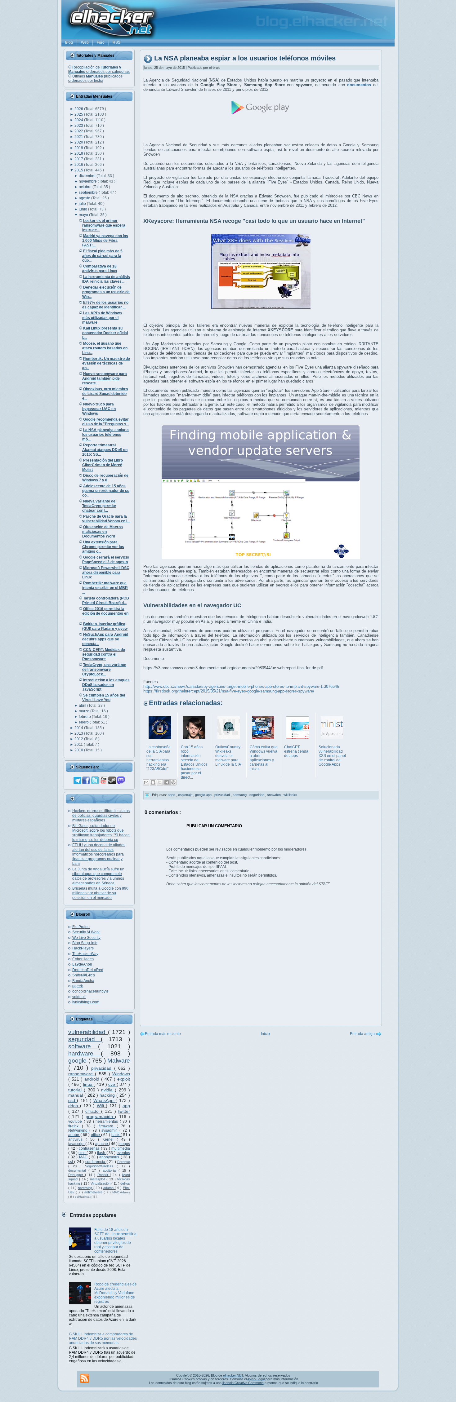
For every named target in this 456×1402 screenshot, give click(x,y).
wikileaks (290, 795)
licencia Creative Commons (243, 1383)
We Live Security (86, 937)
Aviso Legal (256, 1379)
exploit (123, 1079)
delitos (125, 1183)
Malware (118, 1060)
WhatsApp (104, 1100)
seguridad (84, 1039)
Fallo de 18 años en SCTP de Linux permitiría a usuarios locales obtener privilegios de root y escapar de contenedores (115, 1240)
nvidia (108, 1089)
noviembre (88, 181)
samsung (240, 795)
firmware (108, 1126)
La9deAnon (82, 964)
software (83, 1046)
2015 (79, 170)
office (96, 1135)
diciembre (87, 176)
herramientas (108, 1121)
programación (100, 1116)
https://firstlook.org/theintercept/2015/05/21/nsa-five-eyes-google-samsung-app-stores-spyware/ (228, 691)
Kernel (109, 1139)
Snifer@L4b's (83, 975)
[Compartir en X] (160, 782)
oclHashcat (83, 1196)
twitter (124, 1111)
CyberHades (83, 959)
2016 (79, 164)
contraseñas (90, 1148)
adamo (109, 1188)
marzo (84, 711)
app (126, 1105)
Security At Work (86, 932)
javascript (76, 1144)
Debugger (76, 1175)
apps (172, 795)
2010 (79, 750)
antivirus (77, 1139)
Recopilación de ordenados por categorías (99, 69)
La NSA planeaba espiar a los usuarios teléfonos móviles (245, 58)
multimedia (120, 1148)
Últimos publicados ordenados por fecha (95, 78)
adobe (74, 1135)
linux (88, 1084)
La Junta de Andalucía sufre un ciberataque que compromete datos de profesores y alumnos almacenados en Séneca (98, 876)
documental (78, 1170)
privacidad (102, 1068)
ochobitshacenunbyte (90, 991)
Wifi (101, 1105)
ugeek (77, 986)
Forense (123, 1162)
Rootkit (103, 1175)
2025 (79, 114)
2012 (79, 739)
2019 (79, 148)
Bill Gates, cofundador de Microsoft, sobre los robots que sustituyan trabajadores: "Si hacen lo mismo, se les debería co (101, 833)
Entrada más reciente (163, 1034)
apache (102, 1144)
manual (76, 1095)
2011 (79, 744)
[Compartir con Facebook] (166, 782)
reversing (85, 1188)
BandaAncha (83, 981)
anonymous (109, 1157)
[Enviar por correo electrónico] (146, 782)
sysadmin (110, 1130)
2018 (79, 153)
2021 (79, 137)
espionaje (185, 795)
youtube (76, 1121)
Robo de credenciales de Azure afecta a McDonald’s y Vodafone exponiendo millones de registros (115, 1293)
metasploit (98, 1179)
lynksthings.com (85, 1002)
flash (101, 1153)
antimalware (94, 1192)
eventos (123, 1153)
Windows (121, 1073)
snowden (274, 795)
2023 (79, 125)
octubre (85, 187)
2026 (79, 109)
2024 (79, 120)
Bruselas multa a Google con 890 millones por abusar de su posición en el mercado (100, 893)
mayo (84, 215)
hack (116, 1135)
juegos (124, 1144)
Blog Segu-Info (84, 943)
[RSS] (84, 1378)
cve (112, 1084)
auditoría (110, 1170)
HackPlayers (83, 948)
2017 (79, 159)
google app (203, 795)
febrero (85, 716)
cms (82, 1153)
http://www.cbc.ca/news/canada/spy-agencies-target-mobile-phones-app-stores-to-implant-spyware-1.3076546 (241, 686)
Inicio (265, 1034)
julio (83, 203)
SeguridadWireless (101, 1166)
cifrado (93, 1111)
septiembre (89, 192)
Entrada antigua (363, 1034)
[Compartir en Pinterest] (173, 782)
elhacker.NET (233, 1375)
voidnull (79, 997)
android (92, 1079)
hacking (108, 1095)
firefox (75, 1126)
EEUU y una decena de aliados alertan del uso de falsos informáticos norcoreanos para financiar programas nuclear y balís (98, 854)
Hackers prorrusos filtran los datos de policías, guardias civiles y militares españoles (101, 815)
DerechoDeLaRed (87, 970)
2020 (79, 142)
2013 (79, 733)
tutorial (76, 1089)
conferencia (95, 1162)
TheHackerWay (85, 954)
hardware (84, 1053)
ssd (72, 1100)
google (78, 1060)
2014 (79, 728)
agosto (85, 198)
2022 (79, 131)
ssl (71, 1162)
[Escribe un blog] (153, 782)
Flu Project (81, 927)
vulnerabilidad (88, 1032)
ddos (74, 1105)
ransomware (81, 1073)
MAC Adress (121, 1192)
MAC (84, 1157)
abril (83, 705)
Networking (78, 1130)
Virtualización (101, 1183)
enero (84, 722)
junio (83, 209)
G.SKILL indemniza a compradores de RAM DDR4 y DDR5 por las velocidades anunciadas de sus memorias (103, 1338)
